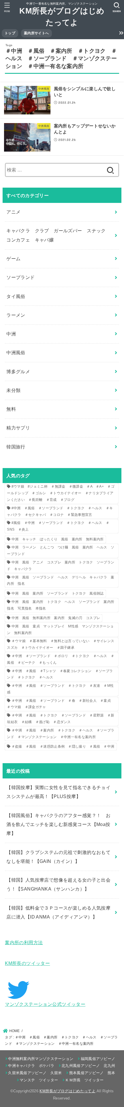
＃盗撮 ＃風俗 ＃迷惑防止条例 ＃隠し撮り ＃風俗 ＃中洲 (63, 746)
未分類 (13, 390)
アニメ (13, 211)
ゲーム (13, 258)
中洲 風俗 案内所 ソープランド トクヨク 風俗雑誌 (58, 593)
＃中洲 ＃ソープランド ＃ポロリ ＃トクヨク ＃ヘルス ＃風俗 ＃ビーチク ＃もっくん (60, 659)
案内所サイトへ (36, 33)
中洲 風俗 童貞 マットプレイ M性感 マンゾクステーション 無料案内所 (60, 629)
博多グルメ (18, 371)
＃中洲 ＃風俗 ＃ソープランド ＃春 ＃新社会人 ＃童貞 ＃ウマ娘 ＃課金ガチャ (60, 704)
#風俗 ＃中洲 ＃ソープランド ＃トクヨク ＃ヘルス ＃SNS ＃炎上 (58, 526)
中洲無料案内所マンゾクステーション (40, 1059)
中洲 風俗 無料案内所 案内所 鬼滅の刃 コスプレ (56, 618)
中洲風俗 (15, 352)
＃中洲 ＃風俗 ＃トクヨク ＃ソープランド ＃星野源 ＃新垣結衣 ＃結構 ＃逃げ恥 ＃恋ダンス (60, 718)
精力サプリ (18, 427)
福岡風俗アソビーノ (98, 1059)
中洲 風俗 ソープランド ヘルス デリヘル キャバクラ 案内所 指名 (60, 580)
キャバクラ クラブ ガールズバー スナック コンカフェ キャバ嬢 (58, 235)
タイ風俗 (15, 296)
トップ (10, 33)
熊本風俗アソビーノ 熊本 (92, 1073)
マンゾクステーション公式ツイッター (45, 1004)
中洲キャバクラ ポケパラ (31, 1065)
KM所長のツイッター (27, 963)
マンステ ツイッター (39, 1080)
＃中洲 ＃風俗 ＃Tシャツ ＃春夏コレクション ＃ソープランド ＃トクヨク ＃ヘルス (60, 674)
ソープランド (20, 277)
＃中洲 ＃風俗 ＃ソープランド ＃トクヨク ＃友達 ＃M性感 (60, 689)
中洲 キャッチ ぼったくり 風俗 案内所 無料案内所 (58, 539)
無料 (11, 409)
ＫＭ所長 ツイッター (84, 1080)
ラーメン (15, 315)
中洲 (11, 333)
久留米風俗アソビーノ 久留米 (35, 1073)
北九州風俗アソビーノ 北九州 (88, 1065)
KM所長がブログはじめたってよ (67, 1091)
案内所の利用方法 (24, 942)
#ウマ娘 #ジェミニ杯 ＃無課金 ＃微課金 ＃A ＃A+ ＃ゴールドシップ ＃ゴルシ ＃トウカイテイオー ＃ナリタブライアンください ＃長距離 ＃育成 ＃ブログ (60, 493)
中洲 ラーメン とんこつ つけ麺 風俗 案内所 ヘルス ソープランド (60, 550)
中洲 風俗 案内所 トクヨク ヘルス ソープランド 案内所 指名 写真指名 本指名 (62, 605)
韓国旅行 (15, 446)
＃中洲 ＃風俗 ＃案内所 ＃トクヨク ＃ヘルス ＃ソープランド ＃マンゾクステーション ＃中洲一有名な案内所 (60, 733)
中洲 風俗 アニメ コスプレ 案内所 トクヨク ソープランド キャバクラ (60, 565)
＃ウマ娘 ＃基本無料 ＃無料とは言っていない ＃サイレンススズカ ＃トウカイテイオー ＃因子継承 (60, 644)
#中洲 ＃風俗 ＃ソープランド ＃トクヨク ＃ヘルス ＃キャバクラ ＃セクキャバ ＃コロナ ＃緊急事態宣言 (60, 511)
